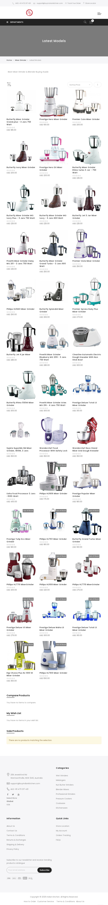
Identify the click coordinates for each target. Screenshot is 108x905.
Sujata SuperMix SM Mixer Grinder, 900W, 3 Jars (19, 449)
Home (9, 60)
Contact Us (12, 830)
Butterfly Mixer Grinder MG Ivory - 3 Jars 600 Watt (53, 216)
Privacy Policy (13, 849)
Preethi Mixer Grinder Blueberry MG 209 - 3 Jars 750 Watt (53, 357)
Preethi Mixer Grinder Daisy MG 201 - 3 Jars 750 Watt (20, 262)
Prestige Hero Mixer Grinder (53, 119)
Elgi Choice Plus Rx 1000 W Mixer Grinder (20, 674)
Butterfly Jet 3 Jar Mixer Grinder (84, 216)
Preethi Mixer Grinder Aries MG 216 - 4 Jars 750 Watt (53, 404)
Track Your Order (74, 3)
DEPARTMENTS (16, 22)
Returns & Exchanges (16, 840)
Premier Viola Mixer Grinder (86, 261)
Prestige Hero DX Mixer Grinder (51, 168)
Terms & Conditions (16, 835)
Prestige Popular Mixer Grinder (83, 495)
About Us (11, 826)
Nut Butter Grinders (64, 784)
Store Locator (90, 3)
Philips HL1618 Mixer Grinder (53, 584)
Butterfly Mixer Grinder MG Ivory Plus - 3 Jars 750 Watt (21, 216)
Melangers (60, 780)
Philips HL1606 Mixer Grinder (53, 493)
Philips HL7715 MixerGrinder (86, 584)
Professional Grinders (65, 794)
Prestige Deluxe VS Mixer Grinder (19, 628)
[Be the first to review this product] (21, 127)
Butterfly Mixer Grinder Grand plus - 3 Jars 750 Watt (19, 122)
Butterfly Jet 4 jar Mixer (18, 354)
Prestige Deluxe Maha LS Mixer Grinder (52, 628)
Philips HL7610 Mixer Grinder (53, 673)
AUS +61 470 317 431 (23, 3)
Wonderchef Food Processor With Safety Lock (53, 449)
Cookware (60, 803)
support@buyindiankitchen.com (49, 3)
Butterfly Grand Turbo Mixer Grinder (86, 540)
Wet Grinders (62, 775)
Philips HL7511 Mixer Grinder (53, 539)
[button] (12, 801)
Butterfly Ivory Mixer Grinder (21, 167)
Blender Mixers (62, 789)
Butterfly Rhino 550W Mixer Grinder (20, 404)
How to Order (30, 901)
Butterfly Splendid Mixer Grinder (52, 310)
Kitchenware (61, 808)
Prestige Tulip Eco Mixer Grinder (18, 540)
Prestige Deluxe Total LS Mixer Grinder (84, 404)
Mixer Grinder (20, 60)
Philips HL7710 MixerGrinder (20, 584)
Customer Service (45, 901)
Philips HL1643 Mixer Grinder (21, 309)
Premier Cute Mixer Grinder (86, 119)
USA (8, 804)
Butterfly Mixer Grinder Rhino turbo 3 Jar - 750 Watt (84, 170)
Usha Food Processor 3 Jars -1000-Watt (21, 495)
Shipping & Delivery (15, 844)
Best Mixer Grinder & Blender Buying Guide (28, 71)
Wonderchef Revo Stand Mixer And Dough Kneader (85, 449)
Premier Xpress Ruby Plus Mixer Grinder (85, 310)
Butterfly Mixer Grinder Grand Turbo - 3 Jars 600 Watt (53, 264)
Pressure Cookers (64, 798)
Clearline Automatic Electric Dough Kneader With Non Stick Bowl (86, 357)
